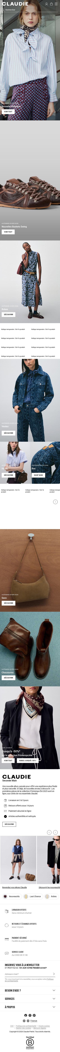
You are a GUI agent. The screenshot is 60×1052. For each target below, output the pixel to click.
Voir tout (8, 112)
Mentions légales (39, 1028)
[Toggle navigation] (56, 3)
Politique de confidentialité (26, 1026)
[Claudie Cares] (30, 1042)
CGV (12, 1026)
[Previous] (49, 832)
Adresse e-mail (11, 974)
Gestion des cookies (23, 1028)
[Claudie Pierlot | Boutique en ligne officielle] (15, 4)
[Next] (55, 502)
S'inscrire (54, 974)
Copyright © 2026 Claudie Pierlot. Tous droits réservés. (30, 1032)
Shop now (38, 475)
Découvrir (8, 315)
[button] (46, 4)
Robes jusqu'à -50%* (27, 761)
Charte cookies (44, 1026)
